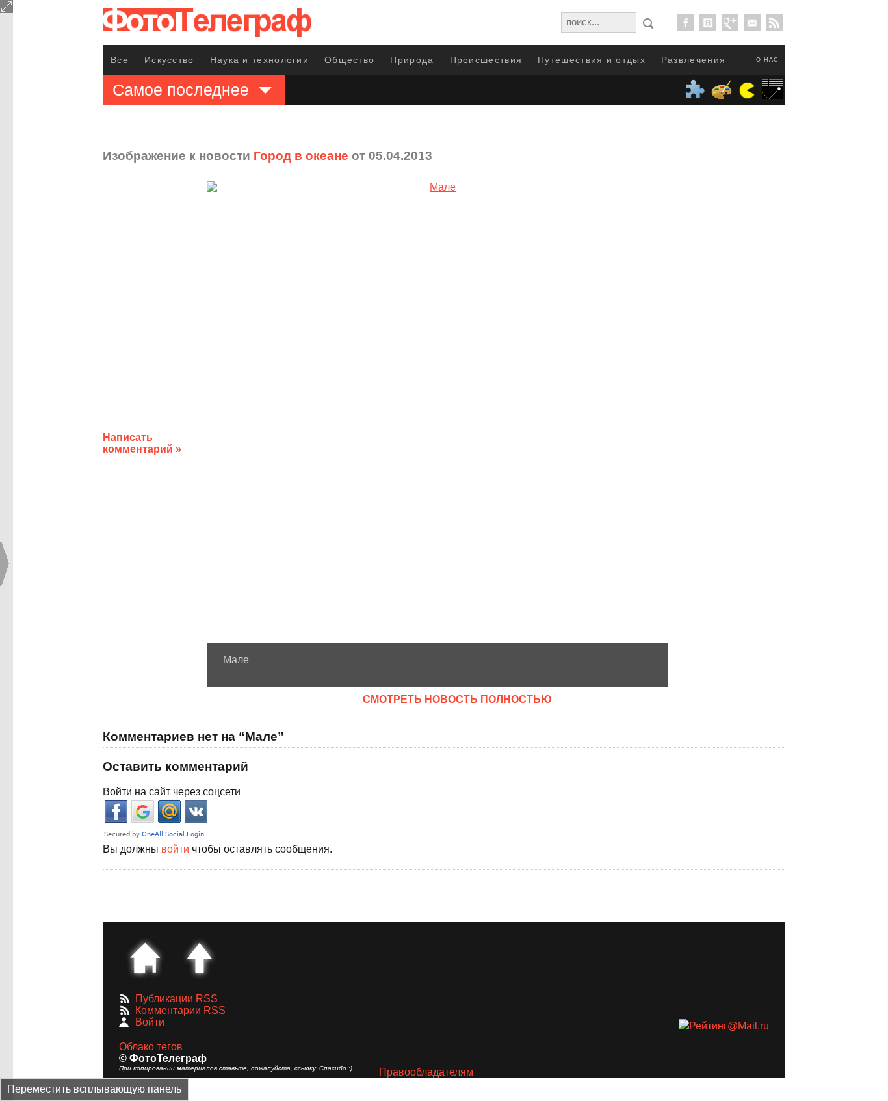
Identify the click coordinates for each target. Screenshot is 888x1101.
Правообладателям (426, 1072)
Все (120, 60)
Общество (349, 60)
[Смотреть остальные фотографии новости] (437, 412)
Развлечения (693, 60)
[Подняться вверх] (200, 958)
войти (175, 849)
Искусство (169, 60)
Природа (412, 60)
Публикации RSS (176, 998)
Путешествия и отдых (592, 60)
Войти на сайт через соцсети (172, 791)
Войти (149, 1022)
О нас (767, 60)
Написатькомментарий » (142, 443)
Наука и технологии (259, 60)
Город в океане (301, 156)
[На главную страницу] (145, 958)
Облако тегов (151, 1046)
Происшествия (486, 60)
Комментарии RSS (180, 1010)
